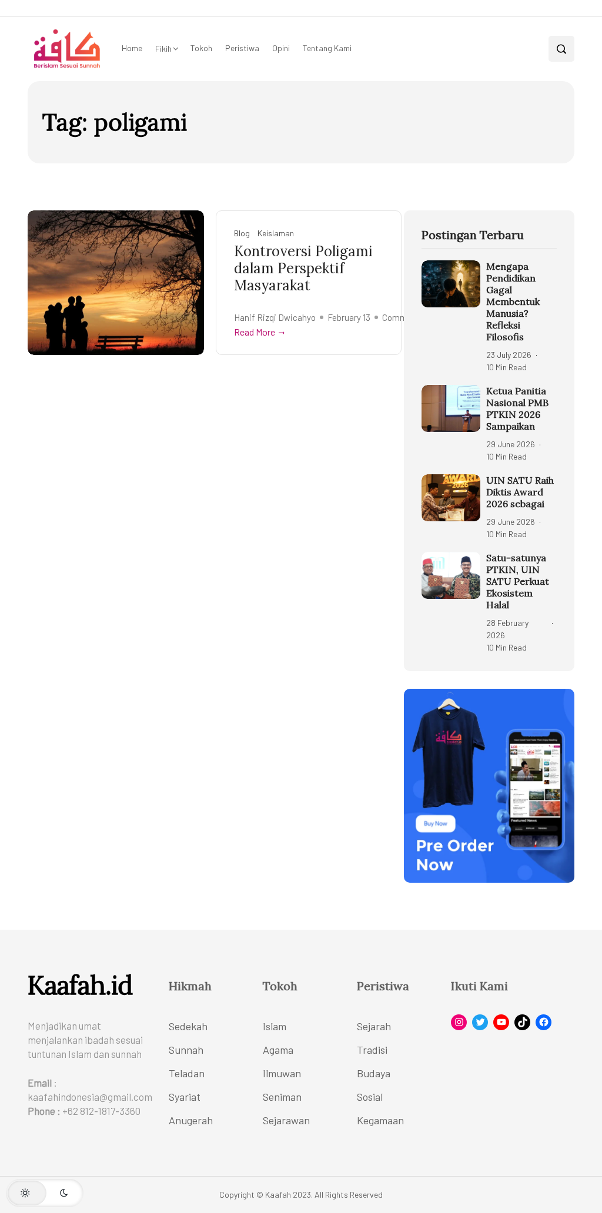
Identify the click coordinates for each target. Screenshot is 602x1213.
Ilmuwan (282, 1073)
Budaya (373, 1073)
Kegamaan (380, 1120)
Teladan (187, 1073)
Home (132, 48)
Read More (254, 332)
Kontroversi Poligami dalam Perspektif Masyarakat (303, 268)
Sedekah (188, 1026)
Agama (278, 1049)
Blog (242, 233)
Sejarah (374, 1026)
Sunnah (186, 1049)
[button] (44, 1193)
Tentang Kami (327, 48)
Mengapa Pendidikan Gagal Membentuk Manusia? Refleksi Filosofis (513, 301)
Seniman (282, 1096)
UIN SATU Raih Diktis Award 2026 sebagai (520, 492)
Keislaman (275, 233)
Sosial (370, 1096)
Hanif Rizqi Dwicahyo (275, 317)
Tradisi (372, 1049)
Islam (274, 1026)
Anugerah (191, 1120)
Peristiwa (242, 48)
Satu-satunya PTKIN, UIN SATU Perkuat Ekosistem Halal (517, 581)
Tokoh (201, 48)
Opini (281, 48)
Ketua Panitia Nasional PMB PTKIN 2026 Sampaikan (517, 408)
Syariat (184, 1096)
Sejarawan (286, 1120)
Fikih (163, 48)
